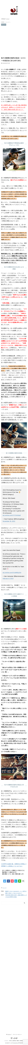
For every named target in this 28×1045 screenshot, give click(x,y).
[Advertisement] (14, 41)
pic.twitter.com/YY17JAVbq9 (12, 515)
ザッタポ (14, 1038)
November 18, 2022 (9, 521)
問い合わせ (8, 1034)
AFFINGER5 (20, 1043)
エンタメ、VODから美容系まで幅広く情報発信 (14, 1040)
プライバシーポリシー (17, 1034)
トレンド (4, 887)
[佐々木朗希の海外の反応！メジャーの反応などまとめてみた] (15, 881)
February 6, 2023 (8, 578)
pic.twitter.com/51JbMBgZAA (12, 572)
